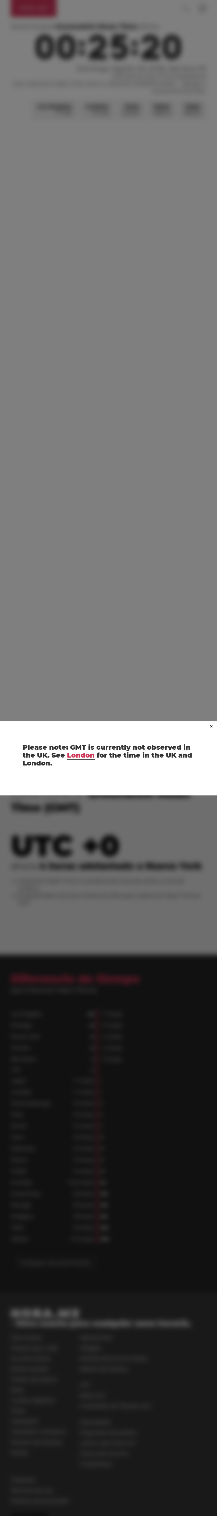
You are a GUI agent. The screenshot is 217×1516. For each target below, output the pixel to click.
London (81, 755)
